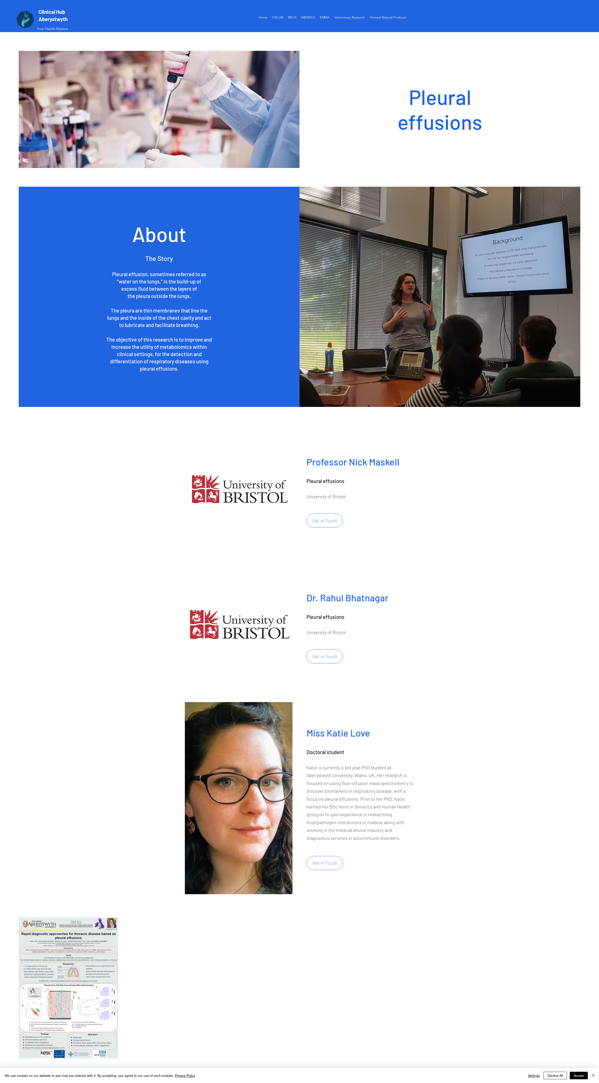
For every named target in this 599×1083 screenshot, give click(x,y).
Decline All (555, 1075)
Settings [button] (534, 1075)
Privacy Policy (185, 1075)
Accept (579, 1075)
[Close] (593, 1075)
